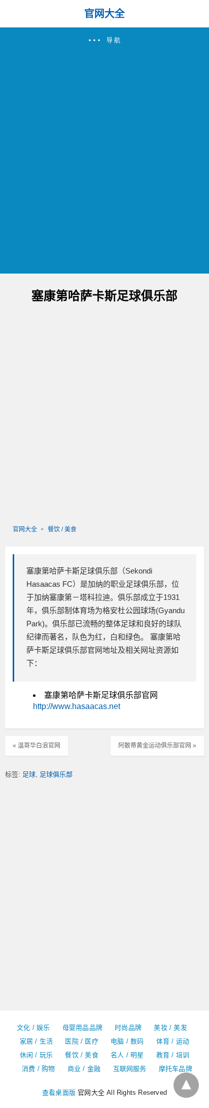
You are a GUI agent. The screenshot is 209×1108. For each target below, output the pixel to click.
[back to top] (186, 1085)
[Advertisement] (104, 154)
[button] (104, 150)
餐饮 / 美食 (62, 529)
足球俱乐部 (56, 774)
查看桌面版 (59, 1092)
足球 (29, 774)
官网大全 (104, 13)
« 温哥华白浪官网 (36, 745)
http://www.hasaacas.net (76, 706)
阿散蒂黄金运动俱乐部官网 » (157, 745)
